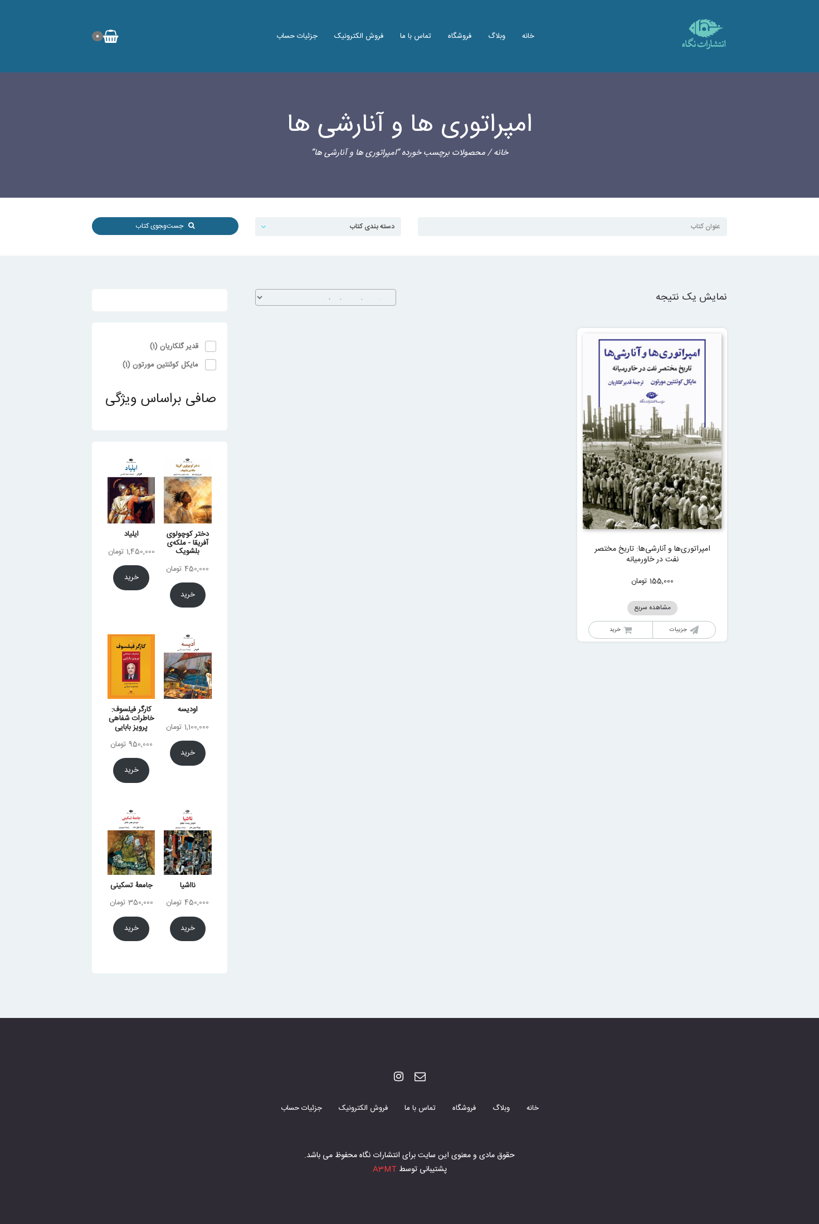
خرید (188, 595)
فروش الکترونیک (358, 36)
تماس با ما (415, 36)
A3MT (385, 1169)
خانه (528, 36)
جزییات (678, 629)
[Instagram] (398, 1078)
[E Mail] (420, 1078)
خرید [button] (615, 629)
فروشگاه (459, 36)
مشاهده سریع (652, 608)
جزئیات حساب (297, 36)
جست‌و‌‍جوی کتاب (161, 226)
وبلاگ (496, 36)
